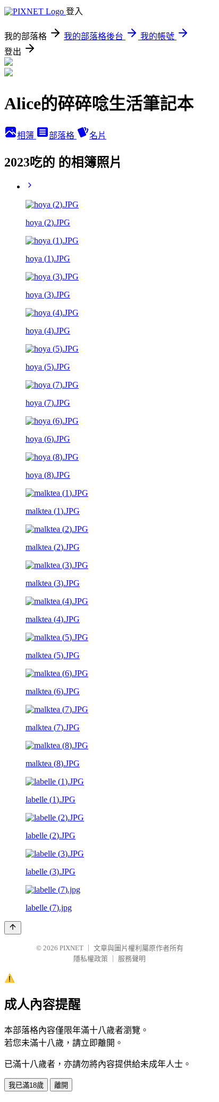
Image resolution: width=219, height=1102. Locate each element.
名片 (97, 135)
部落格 (63, 135)
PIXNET (71, 948)
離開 (61, 1085)
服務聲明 (132, 959)
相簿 (26, 135)
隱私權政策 (90, 959)
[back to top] (12, 927)
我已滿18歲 (26, 1085)
